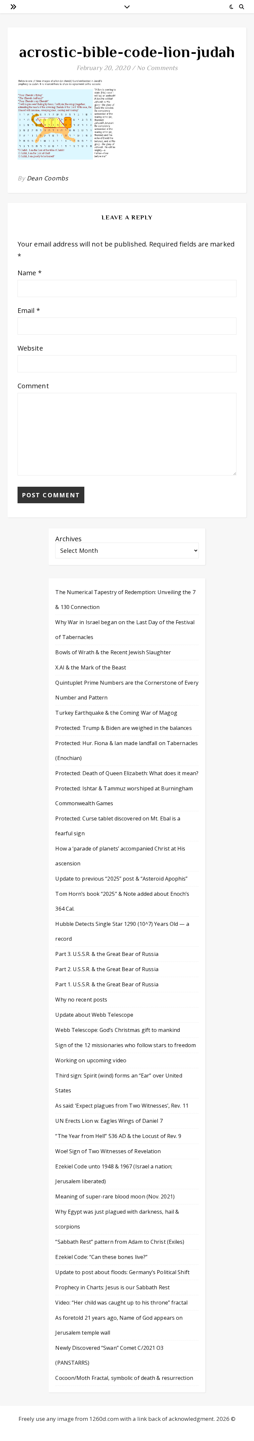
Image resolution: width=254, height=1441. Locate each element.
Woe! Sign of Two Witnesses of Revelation (108, 1151)
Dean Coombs (47, 178)
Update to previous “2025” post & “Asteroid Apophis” (121, 878)
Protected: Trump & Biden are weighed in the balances (123, 728)
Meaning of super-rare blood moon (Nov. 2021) (114, 1196)
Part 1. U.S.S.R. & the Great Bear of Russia (106, 984)
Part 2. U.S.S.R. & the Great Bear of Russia (106, 969)
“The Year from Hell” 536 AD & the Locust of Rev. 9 (118, 1136)
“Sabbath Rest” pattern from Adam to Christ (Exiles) (119, 1241)
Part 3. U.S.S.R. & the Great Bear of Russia (106, 954)
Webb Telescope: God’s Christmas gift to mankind (117, 1030)
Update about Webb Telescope (94, 1014)
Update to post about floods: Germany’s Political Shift (122, 1272)
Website (30, 348)
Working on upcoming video (90, 1060)
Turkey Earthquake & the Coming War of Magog (116, 712)
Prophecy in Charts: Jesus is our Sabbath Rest (112, 1287)
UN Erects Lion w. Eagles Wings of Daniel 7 (108, 1120)
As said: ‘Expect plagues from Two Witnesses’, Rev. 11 (121, 1105)
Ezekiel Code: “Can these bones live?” (101, 1257)
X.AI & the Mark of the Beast (90, 667)
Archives (68, 539)
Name (30, 272)
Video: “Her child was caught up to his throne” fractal (121, 1302)
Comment (33, 385)
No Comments (157, 67)
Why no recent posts (81, 999)
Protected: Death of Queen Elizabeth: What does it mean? (126, 773)
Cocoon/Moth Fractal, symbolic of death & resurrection (124, 1378)
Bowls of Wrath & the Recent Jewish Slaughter (113, 652)
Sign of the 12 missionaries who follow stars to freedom (125, 1045)
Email (29, 310)
